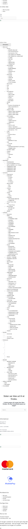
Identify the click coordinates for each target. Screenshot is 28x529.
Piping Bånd (11, 221)
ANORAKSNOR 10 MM (13, 313)
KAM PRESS (5, 160)
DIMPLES (10, 70)
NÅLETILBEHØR (11, 270)
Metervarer (5, 47)
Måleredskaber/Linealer (13, 232)
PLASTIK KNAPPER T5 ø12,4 (13, 163)
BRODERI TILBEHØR (11, 361)
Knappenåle (11, 264)
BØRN (9, 369)
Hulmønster (10, 99)
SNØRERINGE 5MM (11, 171)
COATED (10, 76)
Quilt (8, 142)
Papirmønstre (10, 174)
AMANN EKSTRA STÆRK (15, 324)
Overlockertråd (11, 318)
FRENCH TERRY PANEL (13, 114)
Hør (8, 86)
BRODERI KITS (10, 367)
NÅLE (9, 364)
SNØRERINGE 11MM (11, 169)
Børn (9, 185)
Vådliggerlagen (11, 63)
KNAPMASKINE (10, 162)
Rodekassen (5, 340)
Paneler (10, 97)
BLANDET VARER (11, 149)
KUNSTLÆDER (11, 80)
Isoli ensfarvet (11, 117)
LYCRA (8, 135)
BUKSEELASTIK (11, 247)
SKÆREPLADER (10, 295)
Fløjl (8, 88)
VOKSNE (10, 191)
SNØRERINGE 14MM (11, 166)
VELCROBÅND (11, 243)
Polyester (9, 139)
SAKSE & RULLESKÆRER (12, 290)
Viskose (8, 123)
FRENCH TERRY (10, 109)
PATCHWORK (10, 65)
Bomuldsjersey (10, 91)
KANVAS (10, 79)
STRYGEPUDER (11, 298)
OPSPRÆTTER (11, 235)
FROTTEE (10, 59)
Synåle (9, 267)
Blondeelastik (11, 246)
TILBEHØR (10, 294)
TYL (8, 89)
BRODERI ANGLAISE (12, 50)
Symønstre (5, 172)
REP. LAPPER (11, 306)
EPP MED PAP (11, 208)
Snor (8, 309)
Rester (8, 356)
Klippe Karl (10, 292)
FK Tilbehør (10, 181)
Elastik (8, 244)
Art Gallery (10, 66)
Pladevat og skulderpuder (12, 289)
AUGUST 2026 (10, 338)
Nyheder (5, 332)
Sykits (8, 307)
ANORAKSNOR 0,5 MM (13, 312)
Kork (8, 85)
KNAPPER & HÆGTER (12, 258)
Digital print (10, 96)
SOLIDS (10, 73)
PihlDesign (9, 197)
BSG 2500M (12, 320)
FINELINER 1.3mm (12, 281)
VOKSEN (10, 370)
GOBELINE (10, 77)
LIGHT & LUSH (11, 125)
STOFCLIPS (11, 237)
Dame (9, 186)
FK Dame (10, 177)
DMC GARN (9, 372)
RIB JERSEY (11, 100)
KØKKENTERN (11, 62)
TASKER (10, 274)
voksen (9, 195)
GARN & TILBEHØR (7, 381)
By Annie (10, 209)
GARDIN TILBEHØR (11, 255)
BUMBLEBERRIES (12, 68)
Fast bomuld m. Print (12, 53)
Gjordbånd (10, 220)
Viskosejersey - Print (12, 129)
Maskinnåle (10, 266)
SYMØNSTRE (11, 200)
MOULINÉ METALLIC (12, 375)
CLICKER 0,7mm (12, 284)
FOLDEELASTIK (11, 249)
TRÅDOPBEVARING (12, 275)
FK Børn (10, 178)
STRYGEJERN (10, 297)
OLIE (9, 234)
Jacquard (9, 137)
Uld (7, 159)
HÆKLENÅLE (7, 384)
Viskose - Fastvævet (12, 126)
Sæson (8, 152)
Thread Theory (11, 205)
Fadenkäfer (9, 175)
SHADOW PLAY (11, 71)
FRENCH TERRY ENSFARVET (14, 111)
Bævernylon (9, 83)
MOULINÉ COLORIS (12, 373)
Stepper (8, 151)
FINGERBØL (11, 229)
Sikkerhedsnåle (11, 269)
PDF (8, 203)
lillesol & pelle (10, 183)
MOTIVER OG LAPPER (12, 301)
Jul (9, 155)
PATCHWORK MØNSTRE (13, 198)
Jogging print (11, 122)
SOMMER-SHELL (12, 148)
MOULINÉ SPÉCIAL (12, 379)
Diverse (8, 228)
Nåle (8, 263)
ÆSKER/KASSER (12, 277)
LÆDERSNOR (11, 315)
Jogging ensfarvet (12, 120)
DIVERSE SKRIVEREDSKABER (14, 287)
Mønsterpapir (10, 261)
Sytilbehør (5, 212)
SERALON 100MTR (14, 327)
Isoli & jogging (10, 116)
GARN (5, 382)
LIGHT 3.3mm (11, 286)
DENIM (8, 102)
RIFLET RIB (10, 108)
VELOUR (10, 143)
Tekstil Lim (10, 240)
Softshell (9, 145)
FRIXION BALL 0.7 (12, 283)
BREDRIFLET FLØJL (12, 140)
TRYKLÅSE (10, 241)
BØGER (8, 211)
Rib (7, 103)
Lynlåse (8, 260)
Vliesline (9, 330)
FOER (8, 131)
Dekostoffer (9, 74)
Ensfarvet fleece (12, 134)
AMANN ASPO (13, 326)
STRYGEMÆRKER (12, 303)
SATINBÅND (11, 223)
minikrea (9, 188)
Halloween (10, 154)
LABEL (9, 304)
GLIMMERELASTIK (12, 252)
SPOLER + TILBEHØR (11, 257)
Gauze (9, 60)
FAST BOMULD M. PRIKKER (14, 54)
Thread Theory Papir (11, 201)
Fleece (8, 132)
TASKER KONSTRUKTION (14, 238)
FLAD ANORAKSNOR (12, 310)
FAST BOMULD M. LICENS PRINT (15, 56)
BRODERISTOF (11, 363)
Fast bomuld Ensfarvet (13, 51)
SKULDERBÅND (11, 226)
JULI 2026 (9, 336)
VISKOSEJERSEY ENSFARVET (14, 128)
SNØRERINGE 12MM (11, 168)
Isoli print (10, 119)
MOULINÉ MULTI (12, 376)
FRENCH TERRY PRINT (13, 112)
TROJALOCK (12, 321)
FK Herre (10, 180)
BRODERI (5, 360)
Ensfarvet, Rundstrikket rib (14, 105)
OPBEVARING (10, 272)
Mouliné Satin (11, 378)
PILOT (8, 280)
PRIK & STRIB (11, 94)
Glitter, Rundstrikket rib (13, 106)
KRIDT (9, 231)
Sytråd (9, 323)
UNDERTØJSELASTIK (13, 254)
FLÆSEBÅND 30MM (12, 218)
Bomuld (8, 48)
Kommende (9, 333)
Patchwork (9, 278)
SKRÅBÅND (10, 225)
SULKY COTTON (13, 329)
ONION (8, 192)
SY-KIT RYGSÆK (12, 82)
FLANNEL (10, 57)
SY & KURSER (6, 386)
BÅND (8, 215)
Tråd (8, 316)
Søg (1, 14)
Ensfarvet (10, 93)
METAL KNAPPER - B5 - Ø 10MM (14, 165)
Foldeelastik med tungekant (14, 251)
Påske (9, 157)
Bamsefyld (9, 214)
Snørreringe (9, 300)
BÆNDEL (10, 217)
